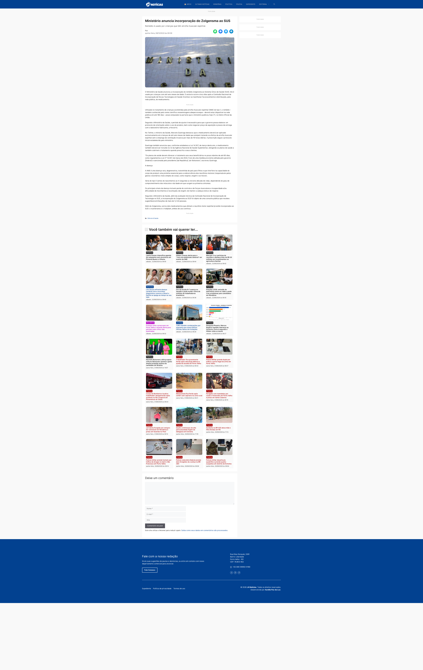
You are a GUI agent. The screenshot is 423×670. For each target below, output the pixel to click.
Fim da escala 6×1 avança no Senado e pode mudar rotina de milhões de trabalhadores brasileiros (188, 292)
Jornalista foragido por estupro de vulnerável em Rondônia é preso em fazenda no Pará (158, 430)
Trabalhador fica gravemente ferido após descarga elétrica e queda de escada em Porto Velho (188, 361)
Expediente (250, 4)
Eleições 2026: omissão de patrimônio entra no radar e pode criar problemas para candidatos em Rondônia (219, 292)
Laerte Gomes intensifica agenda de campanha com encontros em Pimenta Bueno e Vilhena (158, 257)
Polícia (239, 4)
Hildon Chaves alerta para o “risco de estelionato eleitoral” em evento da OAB (189, 257)
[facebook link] (239, 572)
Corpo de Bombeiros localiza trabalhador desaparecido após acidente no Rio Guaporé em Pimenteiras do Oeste (158, 396)
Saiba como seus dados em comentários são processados (204, 530)
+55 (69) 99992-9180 (241, 567)
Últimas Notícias (202, 4)
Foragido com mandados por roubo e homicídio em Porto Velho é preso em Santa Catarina (219, 395)
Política (228, 4)
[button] (274, 4)
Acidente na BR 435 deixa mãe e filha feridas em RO (218, 429)
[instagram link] (235, 572)
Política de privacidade (162, 588)
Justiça (180, 323)
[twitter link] (231, 572)
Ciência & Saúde (152, 218)
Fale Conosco (149, 570)
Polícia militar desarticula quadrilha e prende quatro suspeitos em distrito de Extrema (218, 462)
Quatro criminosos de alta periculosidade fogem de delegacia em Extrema (186, 430)
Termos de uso (179, 588)
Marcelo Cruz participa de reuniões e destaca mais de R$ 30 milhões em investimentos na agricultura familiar (219, 258)
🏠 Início (187, 4)
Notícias (150, 287)
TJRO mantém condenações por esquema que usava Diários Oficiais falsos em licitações (188, 327)
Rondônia (217, 4)
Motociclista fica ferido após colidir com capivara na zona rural (189, 394)
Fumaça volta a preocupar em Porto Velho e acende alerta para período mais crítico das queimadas (158, 328)
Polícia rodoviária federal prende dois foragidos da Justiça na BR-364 (188, 462)
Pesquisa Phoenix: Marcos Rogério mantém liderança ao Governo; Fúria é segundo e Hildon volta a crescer (217, 328)
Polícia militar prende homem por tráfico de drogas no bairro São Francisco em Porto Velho (159, 462)
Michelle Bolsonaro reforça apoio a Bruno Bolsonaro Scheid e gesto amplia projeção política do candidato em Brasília (159, 362)
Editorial (263, 4)
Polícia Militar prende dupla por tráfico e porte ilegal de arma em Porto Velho (218, 361)
